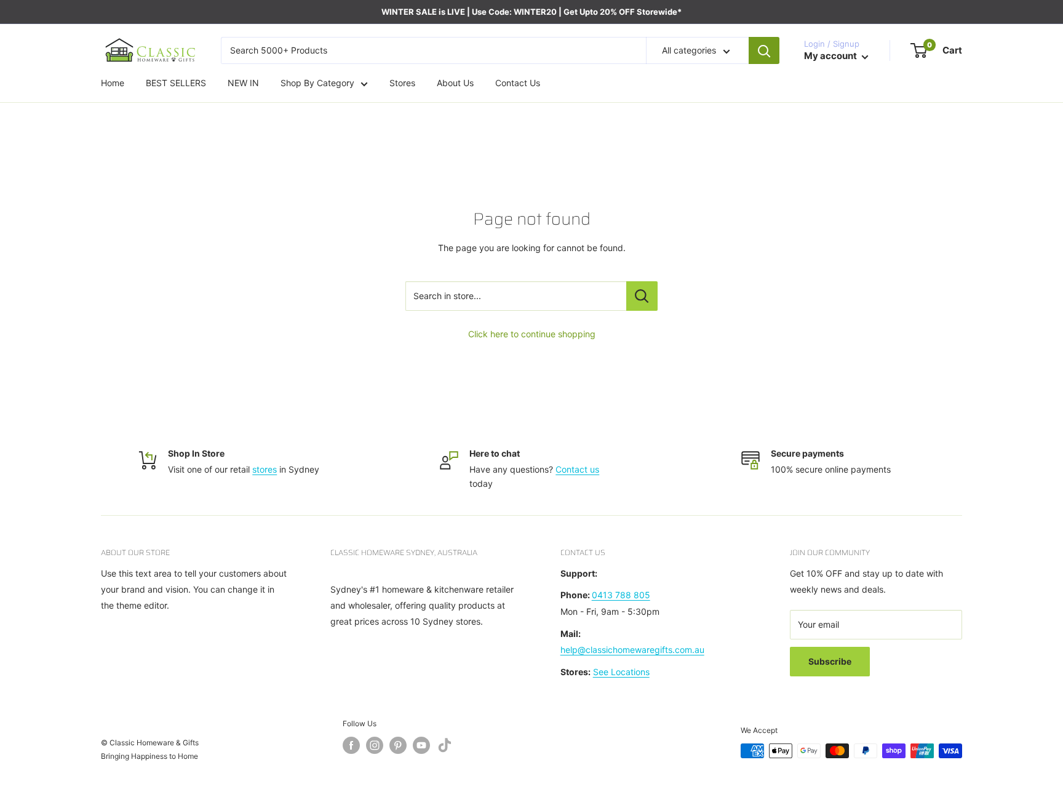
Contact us (577, 469)
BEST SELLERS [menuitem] (176, 83)
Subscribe (829, 661)
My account (831, 56)
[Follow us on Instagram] (374, 745)
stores (264, 469)
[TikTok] (444, 747)
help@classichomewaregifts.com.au (632, 649)
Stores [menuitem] (402, 83)
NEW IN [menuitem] (243, 83)
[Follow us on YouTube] (421, 745)
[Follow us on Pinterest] (398, 745)
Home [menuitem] (112, 83)
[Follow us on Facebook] (351, 745)
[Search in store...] (642, 296)
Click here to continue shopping (531, 334)
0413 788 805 (621, 595)
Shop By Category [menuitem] (317, 83)
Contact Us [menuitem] (517, 83)
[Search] (764, 50)
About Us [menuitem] (455, 83)
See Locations (621, 672)
